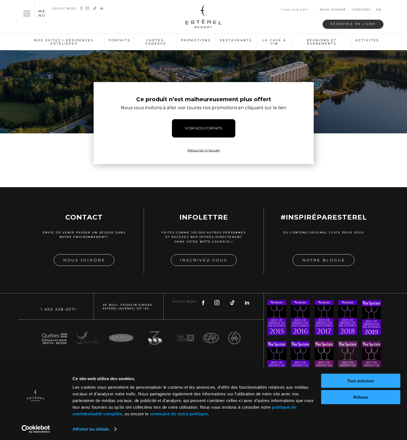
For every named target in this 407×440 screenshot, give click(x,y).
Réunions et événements (322, 42)
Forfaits (119, 40)
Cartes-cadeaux (155, 42)
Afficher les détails (91, 429)
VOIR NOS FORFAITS (203, 128)
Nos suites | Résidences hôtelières (64, 42)
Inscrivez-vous (203, 260)
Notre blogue (323, 260)
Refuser (361, 397)
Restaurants (236, 40)
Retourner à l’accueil (203, 150)
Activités (367, 40)
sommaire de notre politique (179, 413)
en (378, 9)
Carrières (361, 9)
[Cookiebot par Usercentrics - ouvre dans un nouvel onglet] (36, 429)
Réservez (352, 24)
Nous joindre (333, 9)
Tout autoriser (360, 380)
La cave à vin (274, 42)
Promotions (196, 40)
